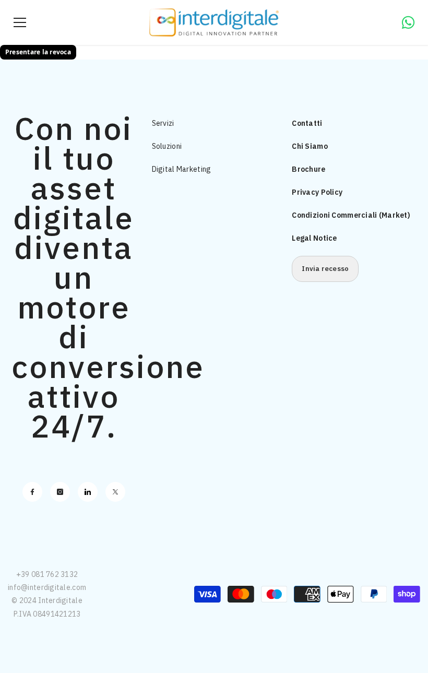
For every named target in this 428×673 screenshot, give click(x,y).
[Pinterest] (88, 492)
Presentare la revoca (38, 52)
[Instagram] (60, 492)
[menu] (20, 22)
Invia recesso (325, 268)
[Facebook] (32, 492)
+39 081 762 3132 (47, 574)
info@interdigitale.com (47, 587)
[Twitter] (115, 492)
